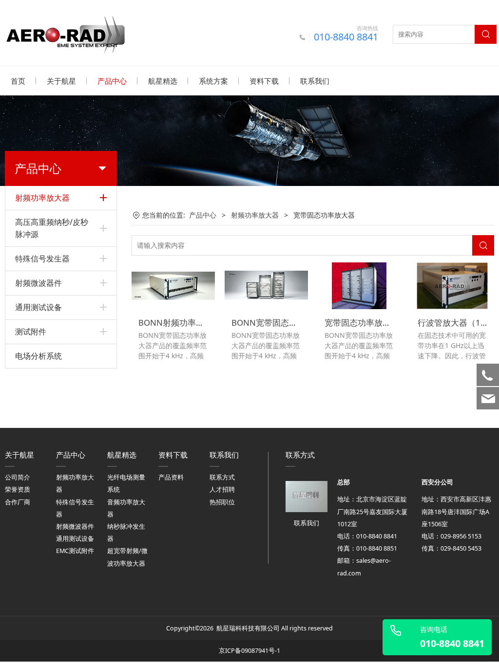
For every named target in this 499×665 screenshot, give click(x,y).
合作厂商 (17, 502)
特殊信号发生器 (42, 258)
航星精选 (162, 81)
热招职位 (222, 502)
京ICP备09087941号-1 (249, 651)
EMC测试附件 (75, 551)
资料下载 (264, 81)
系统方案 (213, 81)
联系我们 (314, 81)
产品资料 (171, 477)
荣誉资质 (17, 489)
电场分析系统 (38, 356)
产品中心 (112, 81)
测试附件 (30, 331)
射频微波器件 (38, 282)
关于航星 (61, 81)
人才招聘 (222, 489)
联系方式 (222, 477)
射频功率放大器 (42, 197)
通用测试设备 (38, 307)
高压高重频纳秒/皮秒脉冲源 (51, 228)
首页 (18, 81)
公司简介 (17, 477)
